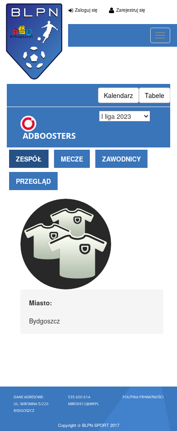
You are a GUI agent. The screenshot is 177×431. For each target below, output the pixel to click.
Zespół (29, 158)
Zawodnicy (121, 158)
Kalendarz (118, 95)
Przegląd (33, 181)
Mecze (72, 158)
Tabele (154, 95)
